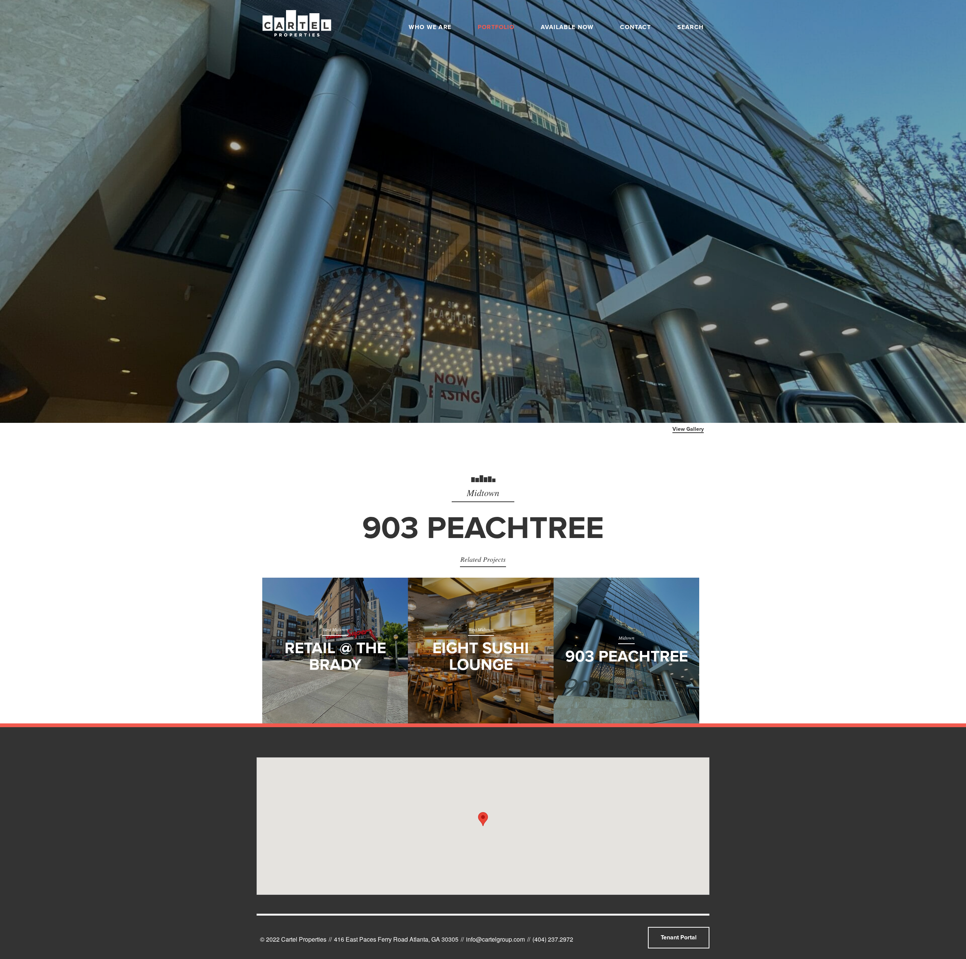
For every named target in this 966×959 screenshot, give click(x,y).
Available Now (567, 27)
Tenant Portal (679, 937)
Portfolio (496, 27)
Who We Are (430, 27)
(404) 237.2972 (552, 939)
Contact (635, 27)
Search (690, 27)
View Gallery (688, 429)
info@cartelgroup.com (495, 939)
